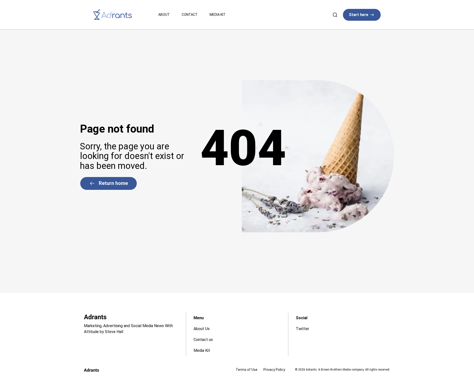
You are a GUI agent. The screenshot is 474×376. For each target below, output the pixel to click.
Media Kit (218, 15)
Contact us (203, 339)
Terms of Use (246, 370)
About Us (202, 328)
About (164, 15)
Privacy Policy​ (274, 370)
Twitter (302, 328)
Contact (190, 15)
